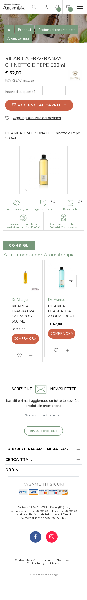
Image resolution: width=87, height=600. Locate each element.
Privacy (54, 563)
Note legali (64, 560)
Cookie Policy (35, 563)
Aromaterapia (18, 39)
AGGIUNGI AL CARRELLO (41, 105)
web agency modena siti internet (43, 574)
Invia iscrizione (43, 431)
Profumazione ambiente (57, 30)
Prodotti (24, 30)
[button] (71, 281)
